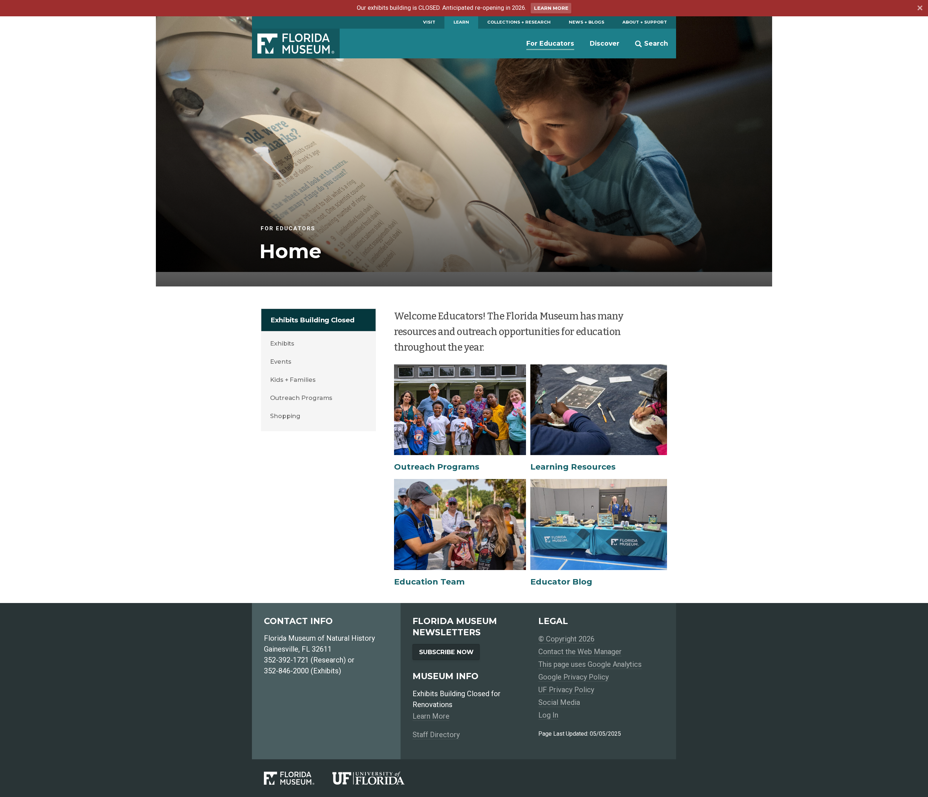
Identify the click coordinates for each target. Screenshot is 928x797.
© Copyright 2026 (566, 639)
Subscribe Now (446, 652)
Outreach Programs (301, 397)
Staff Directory (436, 734)
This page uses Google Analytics (590, 664)
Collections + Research (519, 22)
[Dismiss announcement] (919, 9)
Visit (429, 22)
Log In (548, 715)
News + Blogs (586, 22)
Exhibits (282, 343)
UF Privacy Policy (566, 689)
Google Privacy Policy (573, 677)
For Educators (550, 43)
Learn (461, 22)
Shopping (285, 416)
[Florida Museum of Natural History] (298, 778)
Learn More (551, 8)
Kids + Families (293, 379)
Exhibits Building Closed (312, 320)
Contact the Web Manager (580, 651)
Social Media (559, 702)
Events (280, 361)
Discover (605, 43)
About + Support (644, 22)
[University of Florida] (377, 778)
